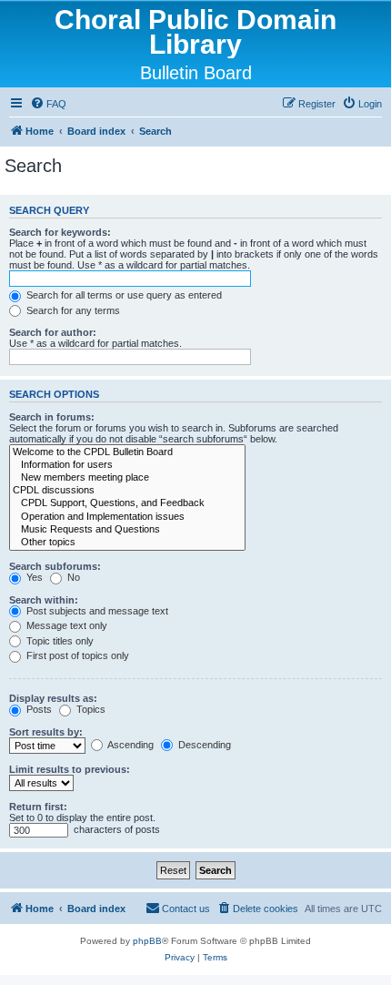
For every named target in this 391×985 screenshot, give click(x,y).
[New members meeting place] (127, 478)
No (72, 577)
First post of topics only (76, 655)
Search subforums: (55, 566)
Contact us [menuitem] (186, 908)
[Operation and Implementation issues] (127, 517)
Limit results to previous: (69, 769)
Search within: (43, 599)
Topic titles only (59, 640)
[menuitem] (48, 104)
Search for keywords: (60, 232)
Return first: (38, 806)
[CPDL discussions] (127, 490)
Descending (203, 744)
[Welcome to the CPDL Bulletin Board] (127, 452)
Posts (38, 709)
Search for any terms (72, 310)
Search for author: (52, 332)
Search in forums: (52, 416)
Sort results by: (46, 731)
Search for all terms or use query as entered (123, 294)
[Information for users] (127, 465)
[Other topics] (127, 542)
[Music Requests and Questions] (127, 529)
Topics (89, 709)
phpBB (147, 941)
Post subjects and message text (96, 610)
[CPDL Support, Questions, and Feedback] (127, 503)
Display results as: (53, 698)
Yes (33, 577)
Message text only (65, 625)
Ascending (129, 744)
